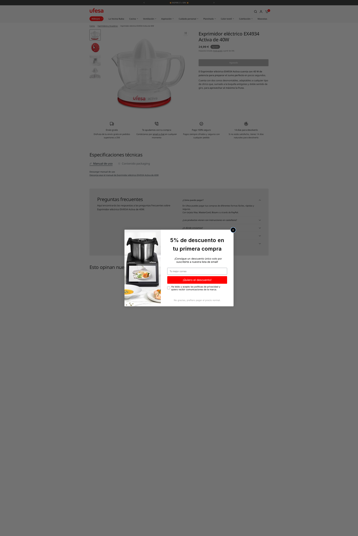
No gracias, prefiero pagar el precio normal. (197, 300)
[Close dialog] (233, 230)
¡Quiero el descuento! (197, 280)
